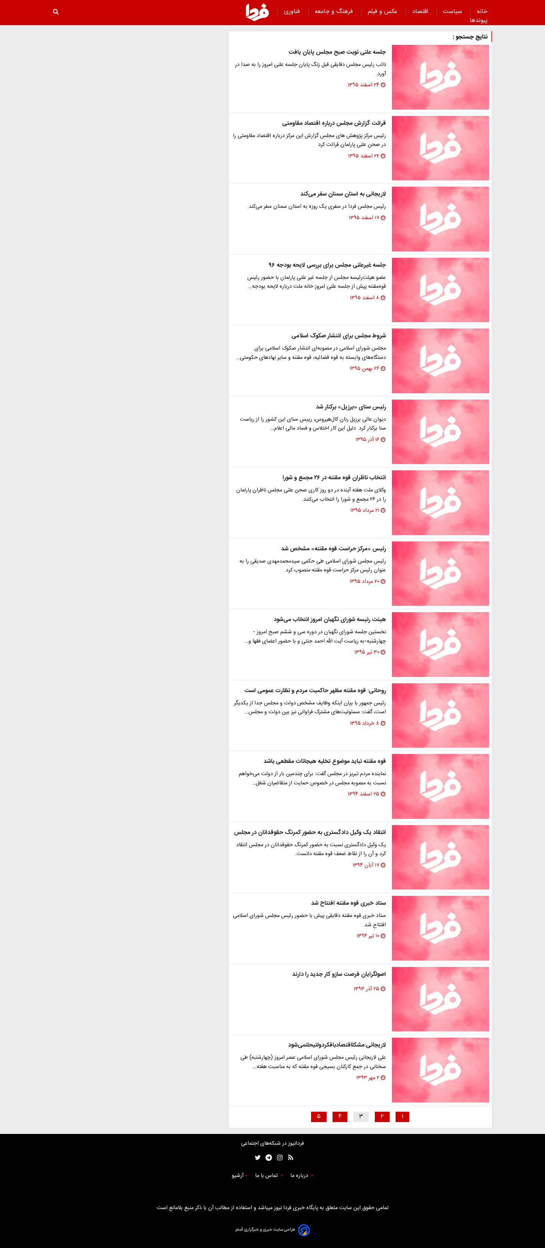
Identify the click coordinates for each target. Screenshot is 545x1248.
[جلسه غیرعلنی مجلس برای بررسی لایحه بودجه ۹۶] (440, 290)
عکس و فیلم (383, 12)
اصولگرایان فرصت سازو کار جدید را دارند (339, 975)
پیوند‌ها (479, 21)
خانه (482, 12)
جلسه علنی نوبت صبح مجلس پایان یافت (337, 52)
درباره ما (300, 1175)
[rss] (288, 1158)
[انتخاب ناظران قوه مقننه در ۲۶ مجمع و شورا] (440, 502)
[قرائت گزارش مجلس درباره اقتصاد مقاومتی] (440, 148)
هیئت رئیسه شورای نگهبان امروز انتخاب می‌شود (330, 620)
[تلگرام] (266, 1158)
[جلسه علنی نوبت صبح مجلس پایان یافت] (440, 77)
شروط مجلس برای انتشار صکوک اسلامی (338, 336)
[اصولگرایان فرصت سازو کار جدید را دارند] (440, 999)
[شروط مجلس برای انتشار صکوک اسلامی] (440, 360)
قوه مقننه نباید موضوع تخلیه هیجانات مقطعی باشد (325, 762)
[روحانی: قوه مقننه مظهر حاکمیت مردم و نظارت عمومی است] (440, 715)
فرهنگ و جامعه (335, 12)
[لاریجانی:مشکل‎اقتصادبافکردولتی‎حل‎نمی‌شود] (440, 1070)
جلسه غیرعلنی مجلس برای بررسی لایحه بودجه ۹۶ (327, 265)
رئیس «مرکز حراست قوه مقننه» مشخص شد (333, 549)
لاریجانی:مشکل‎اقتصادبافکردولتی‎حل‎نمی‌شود (337, 1045)
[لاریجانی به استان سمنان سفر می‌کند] (440, 219)
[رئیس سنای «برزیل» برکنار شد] (440, 432)
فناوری (293, 12)
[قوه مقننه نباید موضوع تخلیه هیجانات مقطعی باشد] (440, 786)
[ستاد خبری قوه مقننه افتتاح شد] (440, 928)
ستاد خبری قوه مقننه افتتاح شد (348, 903)
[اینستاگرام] (278, 1158)
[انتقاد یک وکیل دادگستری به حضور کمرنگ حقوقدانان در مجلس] (440, 857)
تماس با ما (267, 1175)
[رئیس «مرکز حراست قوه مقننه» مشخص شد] (440, 573)
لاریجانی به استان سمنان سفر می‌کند (343, 194)
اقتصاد (421, 12)
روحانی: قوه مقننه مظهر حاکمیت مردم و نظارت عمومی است (315, 691)
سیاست (453, 12)
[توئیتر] (256, 1158)
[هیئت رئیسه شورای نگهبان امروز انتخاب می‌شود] (440, 644)
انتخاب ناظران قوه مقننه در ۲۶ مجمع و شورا (334, 478)
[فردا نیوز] (257, 12)
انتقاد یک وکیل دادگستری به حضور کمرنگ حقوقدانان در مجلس (310, 833)
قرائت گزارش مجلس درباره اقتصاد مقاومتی (334, 124)
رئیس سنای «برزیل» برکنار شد (351, 407)
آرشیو (238, 1175)
